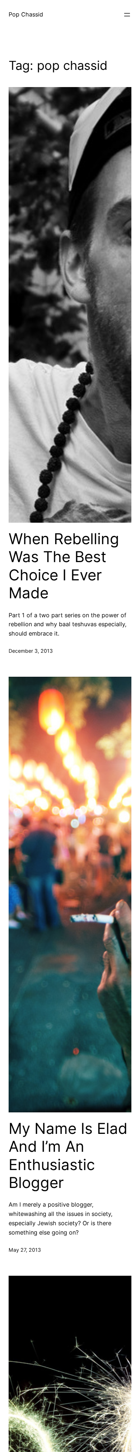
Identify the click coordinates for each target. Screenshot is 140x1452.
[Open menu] (127, 14)
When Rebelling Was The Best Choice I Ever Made (64, 566)
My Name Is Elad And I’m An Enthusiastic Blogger (68, 1156)
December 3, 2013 (31, 651)
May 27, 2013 (25, 1250)
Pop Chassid (26, 14)
